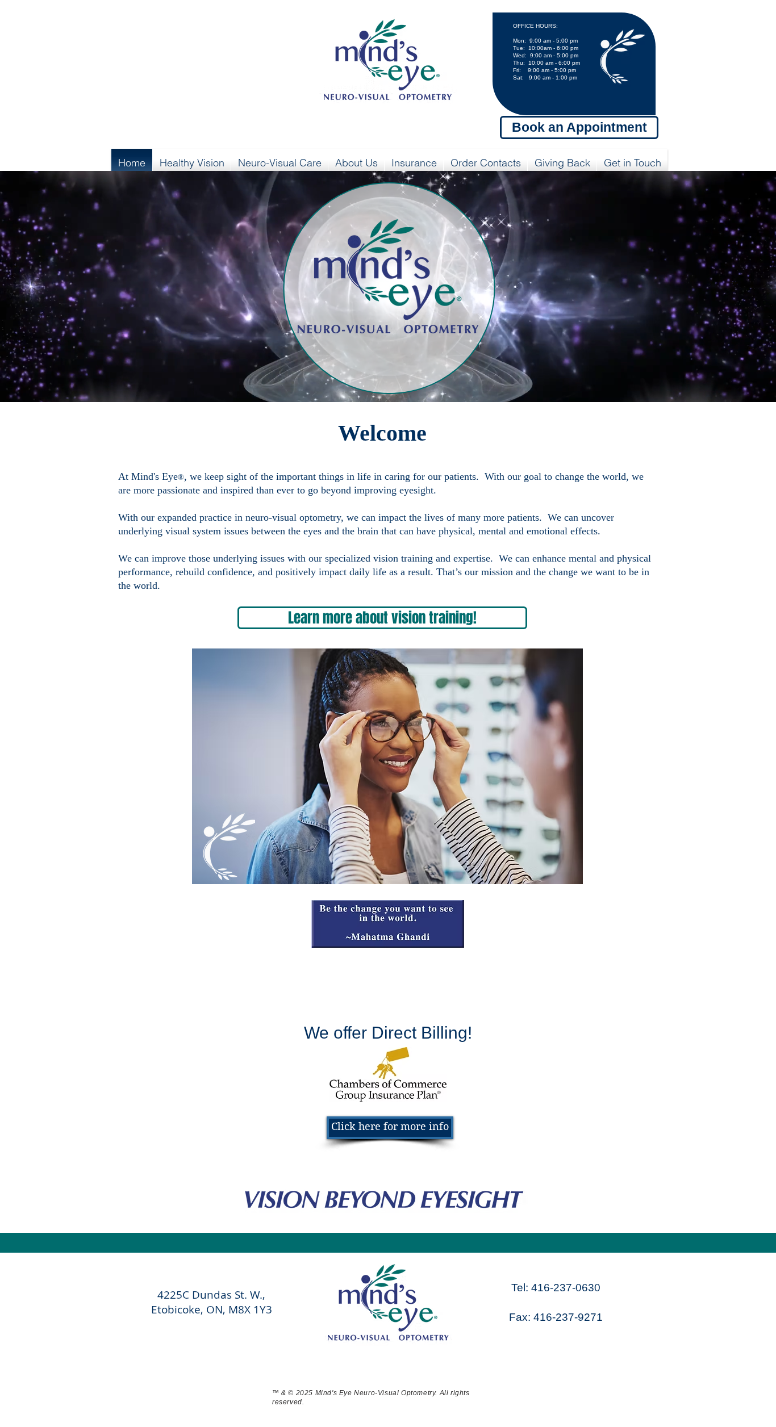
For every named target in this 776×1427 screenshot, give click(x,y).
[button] (192, 163)
